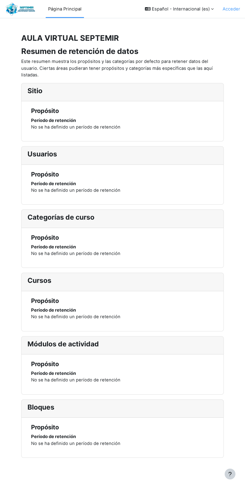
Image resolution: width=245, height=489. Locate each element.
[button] (179, 9)
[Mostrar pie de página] (230, 474)
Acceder (231, 9)
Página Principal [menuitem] (65, 9)
